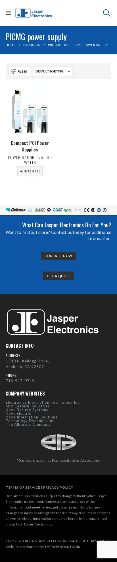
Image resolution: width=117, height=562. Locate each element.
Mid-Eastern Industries (28, 406)
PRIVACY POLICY (58, 487)
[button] (10, 13)
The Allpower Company (28, 424)
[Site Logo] (34, 13)
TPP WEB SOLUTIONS (62, 546)
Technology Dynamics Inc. (30, 420)
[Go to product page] (30, 112)
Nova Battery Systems (27, 409)
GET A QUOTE (58, 276)
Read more (32, 171)
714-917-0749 (20, 381)
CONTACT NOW (58, 256)
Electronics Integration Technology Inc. (43, 402)
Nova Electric (18, 413)
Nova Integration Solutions (31, 417)
